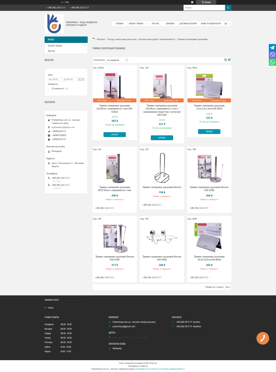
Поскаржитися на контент (147, 369)
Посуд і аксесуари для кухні (121, 39)
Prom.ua (153, 363)
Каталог (101, 39)
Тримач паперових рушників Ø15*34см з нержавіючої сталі (114, 189)
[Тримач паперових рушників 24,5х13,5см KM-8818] (209, 237)
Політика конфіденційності (172, 369)
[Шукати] (228, 8)
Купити (114, 134)
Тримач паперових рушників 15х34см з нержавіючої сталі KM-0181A (114, 108)
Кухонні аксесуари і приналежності (157, 39)
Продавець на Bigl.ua (138, 366)
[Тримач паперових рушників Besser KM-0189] (114, 237)
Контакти (170, 23)
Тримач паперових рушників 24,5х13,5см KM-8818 (209, 258)
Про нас (155, 23)
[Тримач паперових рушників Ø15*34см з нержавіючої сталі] (114, 168)
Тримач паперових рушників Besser (161, 187)
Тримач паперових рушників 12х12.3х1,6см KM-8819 (209, 107)
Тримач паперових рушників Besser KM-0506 (161, 258)
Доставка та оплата (188, 23)
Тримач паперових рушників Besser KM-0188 (209, 189)
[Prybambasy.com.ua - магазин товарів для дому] (54, 23)
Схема (51, 308)
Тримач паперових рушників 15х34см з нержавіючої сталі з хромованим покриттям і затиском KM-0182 (161, 110)
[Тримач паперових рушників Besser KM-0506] (162, 237)
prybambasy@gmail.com (63, 127)
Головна (119, 23)
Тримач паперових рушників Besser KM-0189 (114, 258)
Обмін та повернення (211, 23)
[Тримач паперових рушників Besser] (162, 168)
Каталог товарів (136, 23)
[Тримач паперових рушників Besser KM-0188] (209, 168)
